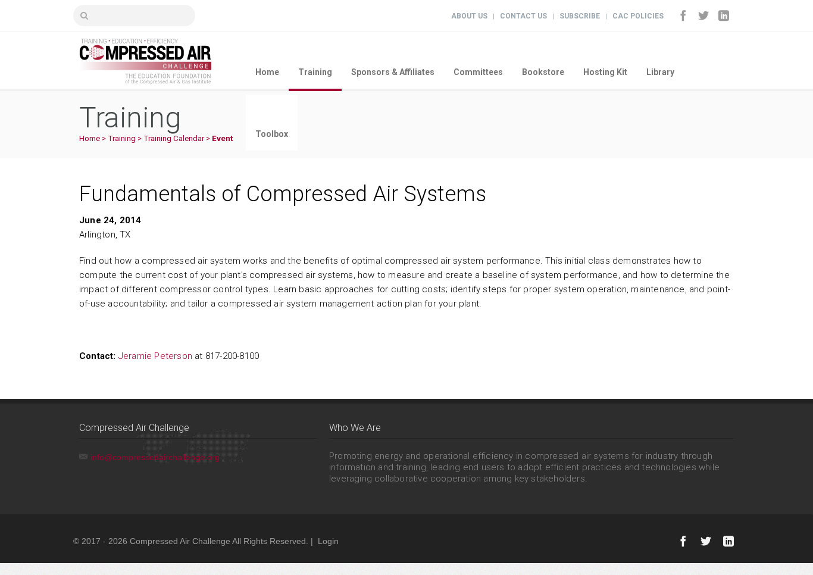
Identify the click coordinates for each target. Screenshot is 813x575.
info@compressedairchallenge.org (155, 457)
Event (222, 138)
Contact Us (523, 16)
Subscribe (579, 16)
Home (267, 72)
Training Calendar (173, 138)
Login (328, 541)
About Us (469, 16)
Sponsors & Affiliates (392, 72)
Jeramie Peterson (155, 356)
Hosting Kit (605, 72)
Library (660, 72)
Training (315, 72)
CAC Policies (638, 16)
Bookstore (543, 72)
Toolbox (271, 134)
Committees (478, 72)
